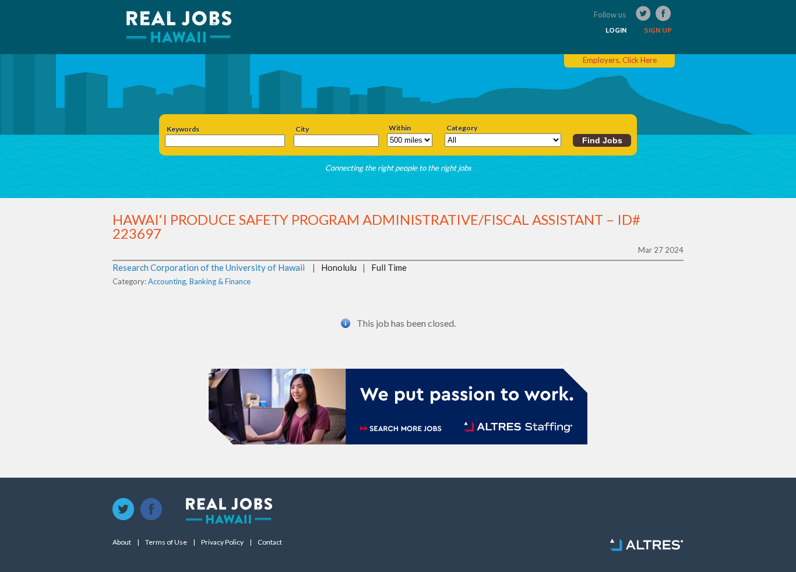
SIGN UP (658, 30)
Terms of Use (166, 542)
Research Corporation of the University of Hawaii (208, 267)
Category (461, 128)
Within (400, 128)
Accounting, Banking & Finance (199, 281)
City (302, 129)
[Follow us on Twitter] (123, 509)
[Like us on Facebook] (151, 509)
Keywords (183, 129)
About (121, 542)
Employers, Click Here (620, 60)
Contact (270, 542)
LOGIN (615, 30)
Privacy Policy (222, 542)
